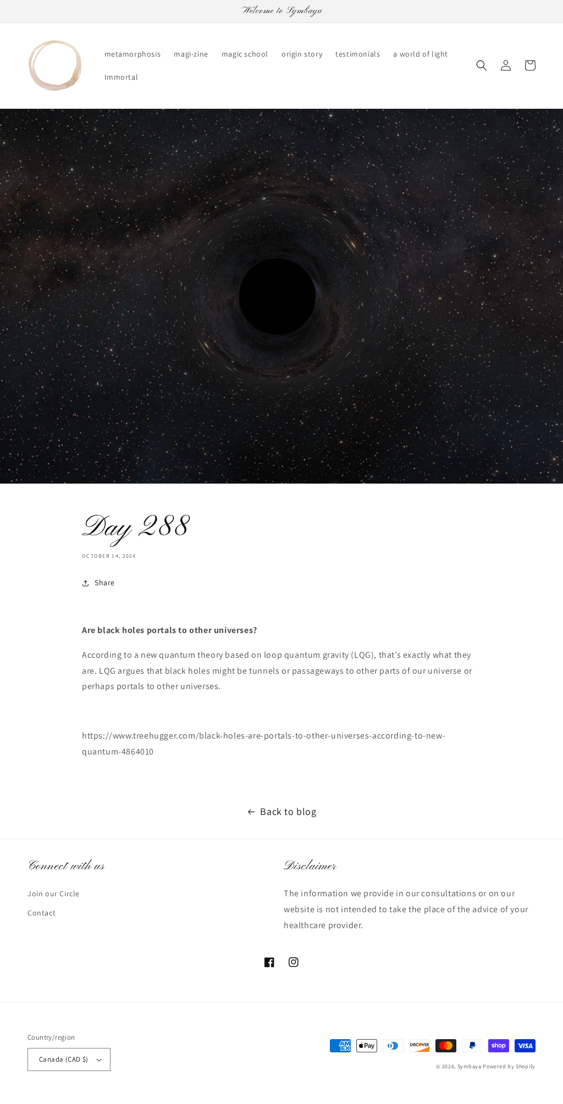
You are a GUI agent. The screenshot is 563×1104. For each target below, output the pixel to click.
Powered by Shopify (509, 1066)
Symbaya (469, 1066)
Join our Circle (53, 893)
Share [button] (105, 582)
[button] (482, 65)
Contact (41, 913)
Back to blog (288, 811)
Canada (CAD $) (64, 1059)
